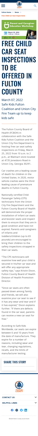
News (17, 12)
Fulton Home (6, 12)
